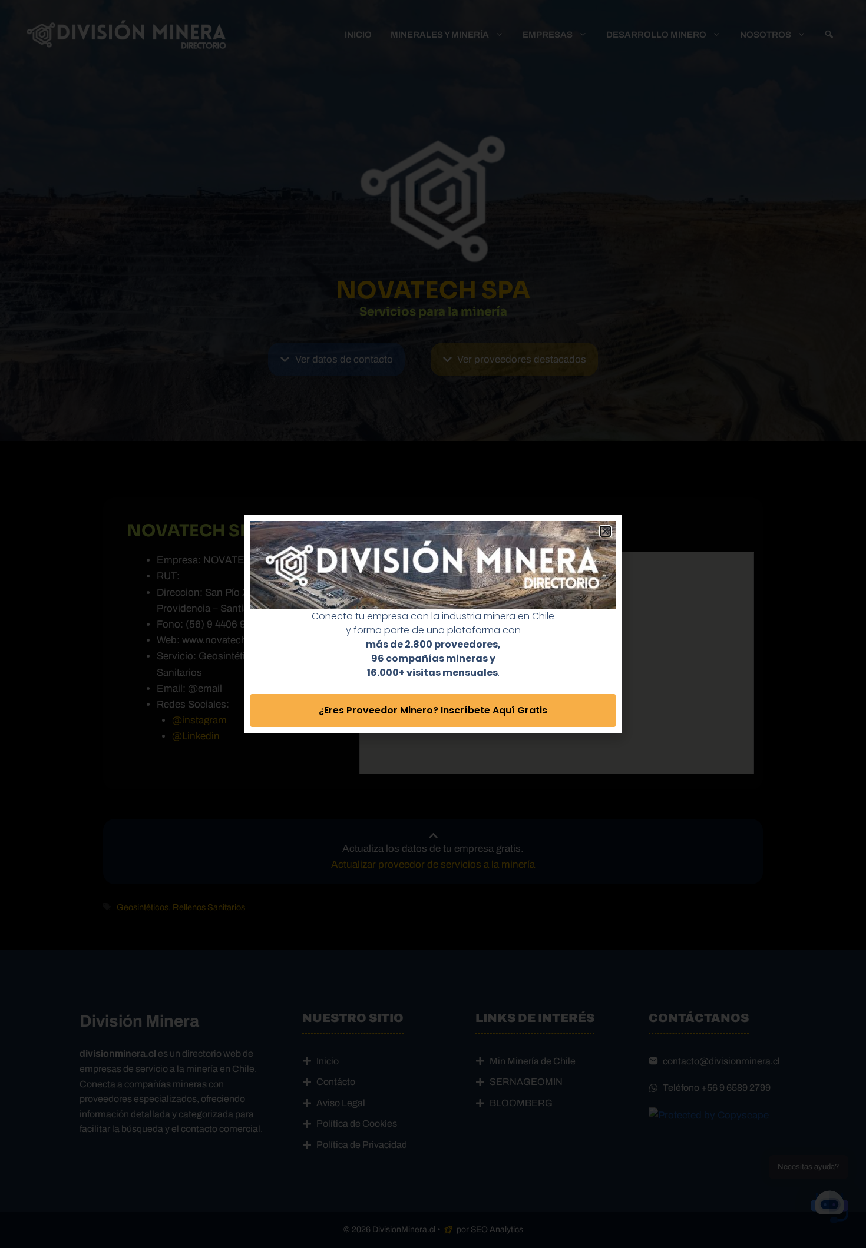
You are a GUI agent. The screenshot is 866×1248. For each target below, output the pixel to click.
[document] (433, 624)
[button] (605, 531)
